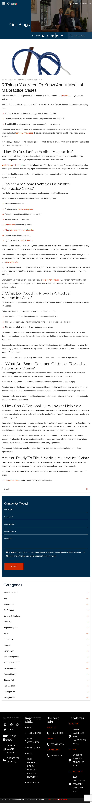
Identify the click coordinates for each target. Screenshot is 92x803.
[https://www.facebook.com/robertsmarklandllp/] (48, 35)
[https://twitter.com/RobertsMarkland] (43, 35)
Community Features (12, 616)
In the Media (8, 639)
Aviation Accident (10, 593)
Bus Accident (9, 604)
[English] (12, 4)
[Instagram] (17, 724)
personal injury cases (24, 133)
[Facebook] (11, 724)
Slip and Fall (9, 680)
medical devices (26, 241)
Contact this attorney (10, 480)
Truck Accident (9, 686)
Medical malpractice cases (12, 165)
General (7, 633)
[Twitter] (5, 729)
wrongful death (12, 262)
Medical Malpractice (9, 79)
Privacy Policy (52, 799)
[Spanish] (15, 4)
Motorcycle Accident (12, 663)
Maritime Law (9, 651)
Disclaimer (63, 799)
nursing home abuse (51, 280)
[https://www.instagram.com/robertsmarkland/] (52, 35)
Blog (5, 598)
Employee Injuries (11, 628)
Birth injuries (10, 225)
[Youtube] (11, 729)
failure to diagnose (25, 209)
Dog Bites (7, 622)
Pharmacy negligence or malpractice (19, 230)
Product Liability (10, 674)
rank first (65, 96)
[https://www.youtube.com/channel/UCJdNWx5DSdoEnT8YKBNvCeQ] (62, 35)
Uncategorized (9, 692)
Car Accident (9, 610)
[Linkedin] (5, 724)
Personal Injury (10, 668)
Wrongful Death (10, 697)
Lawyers (7, 645)
